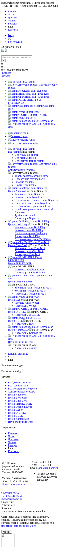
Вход (11, 35)
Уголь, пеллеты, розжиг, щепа (31, 175)
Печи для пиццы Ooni (20, 342)
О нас (11, 14)
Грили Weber (33, 111)
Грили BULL (33, 117)
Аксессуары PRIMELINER (30, 272)
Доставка (13, 17)
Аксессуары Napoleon (27, 218)
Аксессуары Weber (25, 305)
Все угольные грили (26, 154)
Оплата (12, 20)
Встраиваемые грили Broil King (33, 239)
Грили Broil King (39, 93)
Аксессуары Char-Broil (27, 254)
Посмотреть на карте (14, 484)
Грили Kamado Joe (42, 120)
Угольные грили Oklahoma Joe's (33, 287)
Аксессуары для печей (27, 348)
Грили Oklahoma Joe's (20, 281)
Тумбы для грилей (25, 215)
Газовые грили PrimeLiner (29, 269)
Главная (12, 11)
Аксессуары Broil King (27, 236)
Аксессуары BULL (25, 323)
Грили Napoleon (38, 90)
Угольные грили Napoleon (29, 194)
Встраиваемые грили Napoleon (32, 206)
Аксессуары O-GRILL (27, 314)
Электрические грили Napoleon (32, 203)
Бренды (12, 23)
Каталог (6, 72)
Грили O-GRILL (39, 114)
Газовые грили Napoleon (28, 197)
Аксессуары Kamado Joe (28, 332)
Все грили (29, 81)
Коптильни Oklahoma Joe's (30, 290)
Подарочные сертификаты (30, 178)
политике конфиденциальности (19, 525)
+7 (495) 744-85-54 (11, 495)
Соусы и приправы (25, 185)
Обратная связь (10, 492)
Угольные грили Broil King (30, 227)
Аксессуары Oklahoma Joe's (30, 293)
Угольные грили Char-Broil (30, 248)
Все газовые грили (25, 157)
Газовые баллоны (24, 181)
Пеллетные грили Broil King (31, 233)
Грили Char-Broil (39, 96)
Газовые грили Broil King (29, 230)
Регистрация (15, 41)
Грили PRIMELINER (20, 263)
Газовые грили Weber (27, 302)
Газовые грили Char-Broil (29, 251)
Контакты (13, 29)
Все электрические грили (29, 160)
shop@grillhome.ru (48, 467)
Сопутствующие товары (22, 169)
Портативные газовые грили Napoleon (36, 200)
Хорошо (6, 532)
